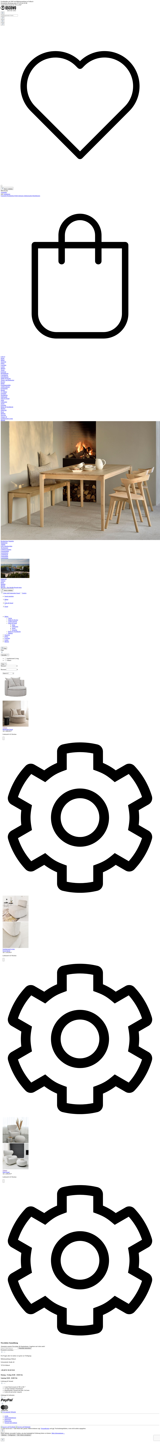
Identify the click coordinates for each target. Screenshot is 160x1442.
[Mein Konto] (1, 186)
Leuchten (7, 638)
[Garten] (15, 577)
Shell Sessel (6, 1172)
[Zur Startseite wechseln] (8, 10)
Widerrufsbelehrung (10, 1418)
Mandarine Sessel (8, 729)
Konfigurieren (11, 1435)
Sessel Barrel (6, 951)
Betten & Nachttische (14, 631)
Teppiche (7, 635)
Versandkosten (45, 1428)
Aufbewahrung (12, 621)
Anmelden (4, 192)
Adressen (21, 196)
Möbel (6, 616)
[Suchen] (2, 17)
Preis (3, 664)
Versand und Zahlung (10, 1423)
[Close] (2, 1439)
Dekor (6, 636)
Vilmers (9, 660)
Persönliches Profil (12, 196)
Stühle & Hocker (13, 620)
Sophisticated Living (13, 658)
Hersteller (4, 655)
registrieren (7, 194)
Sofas (13, 625)
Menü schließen (8, 189)
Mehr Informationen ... (58, 1433)
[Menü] (2, 12)
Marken (10, 633)
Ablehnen (3, 1435)
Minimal (9, 666)
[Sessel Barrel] (16, 921)
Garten (6, 640)
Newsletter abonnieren (25, 1348)
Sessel (13, 628)
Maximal (9, 669)
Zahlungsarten (28, 196)
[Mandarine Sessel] (16, 700)
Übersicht (4, 196)
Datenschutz (8, 1421)
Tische (10, 618)
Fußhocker (15, 626)
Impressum (7, 1419)
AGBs (6, 1416)
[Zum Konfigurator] (80, 895)
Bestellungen (36, 196)
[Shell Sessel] (16, 1142)
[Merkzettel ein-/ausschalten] (3, 738)
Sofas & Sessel (12, 623)
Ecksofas (14, 630)
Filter (5, 648)
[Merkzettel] (80, 184)
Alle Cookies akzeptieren (24, 1435)
